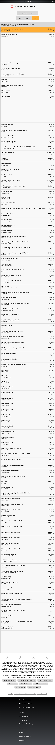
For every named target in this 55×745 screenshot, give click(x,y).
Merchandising (26, 716)
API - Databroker (24, 729)
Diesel (19, 18)
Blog (23, 712)
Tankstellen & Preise (27, 703)
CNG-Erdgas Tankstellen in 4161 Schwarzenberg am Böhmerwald (27, 694)
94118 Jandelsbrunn (41, 684)
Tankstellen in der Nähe (28, 707)
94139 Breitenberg (9, 680)
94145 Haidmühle (34, 687)
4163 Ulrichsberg (25, 684)
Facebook (24, 720)
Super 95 (27, 18)
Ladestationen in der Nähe (29, 13)
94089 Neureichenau (45, 680)
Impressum (22, 740)
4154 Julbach (12, 684)
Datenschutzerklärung (25, 736)
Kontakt (21, 732)
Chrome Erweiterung (27, 724)
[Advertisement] (28, 49)
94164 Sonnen (20, 687)
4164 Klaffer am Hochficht (27, 680)
